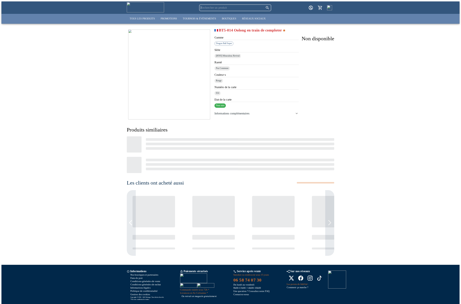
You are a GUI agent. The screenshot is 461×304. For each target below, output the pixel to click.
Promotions (169, 18)
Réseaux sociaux (254, 18)
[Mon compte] (310, 7)
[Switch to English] (329, 7)
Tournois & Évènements (199, 18)
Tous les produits (142, 18)
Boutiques (229, 18)
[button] (256, 113)
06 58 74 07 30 (247, 280)
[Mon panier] (320, 7)
